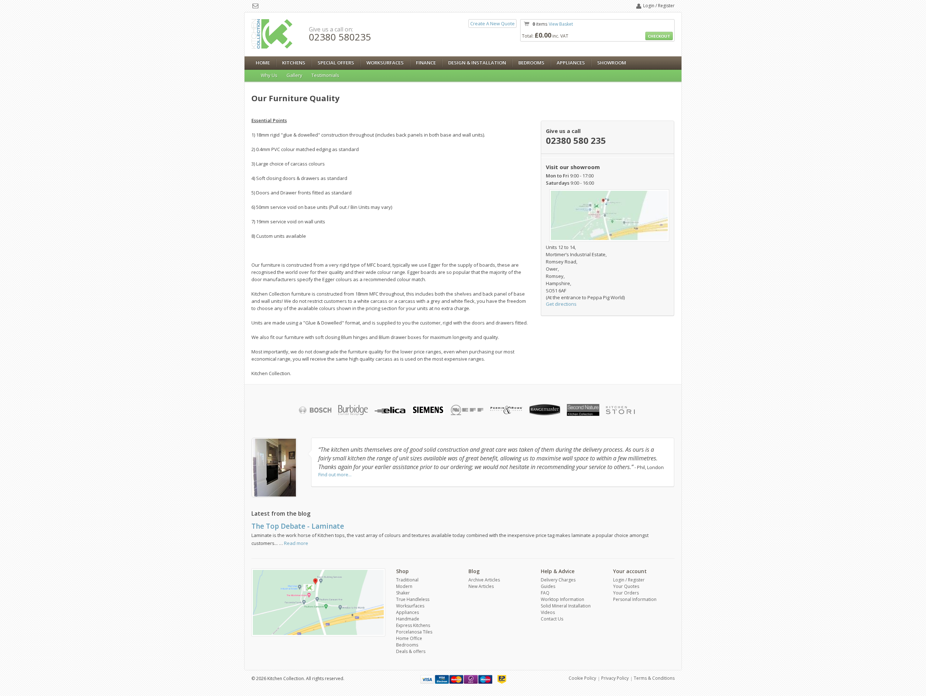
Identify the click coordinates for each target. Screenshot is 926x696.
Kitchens (293, 62)
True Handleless (412, 599)
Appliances (571, 62)
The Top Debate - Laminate (297, 526)
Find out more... (335, 474)
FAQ (545, 593)
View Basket (561, 24)
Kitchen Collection (272, 34)
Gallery (294, 75)
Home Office (409, 638)
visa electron (442, 679)
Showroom (611, 62)
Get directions (561, 304)
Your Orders (626, 593)
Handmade (407, 619)
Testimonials (325, 75)
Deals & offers (410, 651)
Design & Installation (477, 62)
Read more (296, 543)
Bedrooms (531, 62)
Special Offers (336, 62)
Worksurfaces (385, 62)
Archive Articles (484, 580)
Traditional (407, 580)
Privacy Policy (615, 678)
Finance (426, 62)
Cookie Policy (582, 678)
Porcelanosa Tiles (414, 632)
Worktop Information (562, 599)
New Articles (481, 586)
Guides (548, 586)
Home (263, 62)
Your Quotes (626, 586)
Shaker (403, 593)
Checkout (659, 36)
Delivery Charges (558, 580)
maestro (485, 679)
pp (501, 679)
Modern (404, 586)
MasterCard (456, 679)
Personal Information (635, 599)
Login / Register (659, 6)
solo (471, 679)
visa (427, 679)
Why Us (269, 75)
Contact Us (552, 619)
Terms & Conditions (654, 678)
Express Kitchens (413, 625)
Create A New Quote (492, 23)
